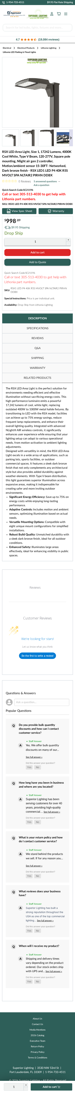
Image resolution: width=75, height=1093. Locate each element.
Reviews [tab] (35, 587)
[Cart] (59, 14)
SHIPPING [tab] (37, 358)
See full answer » (34, 757)
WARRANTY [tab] (37, 368)
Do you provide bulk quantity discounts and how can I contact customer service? (39, 729)
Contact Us (37, 1024)
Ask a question (41, 185)
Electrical (7, 48)
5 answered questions (45, 181)
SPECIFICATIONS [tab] (37, 328)
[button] (37, 39)
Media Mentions (37, 1030)
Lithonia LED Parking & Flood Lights (19, 52)
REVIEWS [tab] (38, 338)
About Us (37, 1019)
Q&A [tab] (38, 348)
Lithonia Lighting (48, 48)
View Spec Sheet (22, 211)
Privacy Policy (37, 1052)
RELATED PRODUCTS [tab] (37, 378)
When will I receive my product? (39, 946)
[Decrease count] (68, 244)
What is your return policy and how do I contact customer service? (41, 839)
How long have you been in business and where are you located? (41, 784)
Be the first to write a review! (37, 655)
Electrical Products (26, 48)
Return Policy (37, 1047)
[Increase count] (68, 240)
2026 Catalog (37, 1035)
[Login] (52, 14)
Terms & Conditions (37, 1058)
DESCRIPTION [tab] (37, 318)
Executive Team (37, 1041)
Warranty (58, 211)
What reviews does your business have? (40, 893)
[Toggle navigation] (65, 14)
